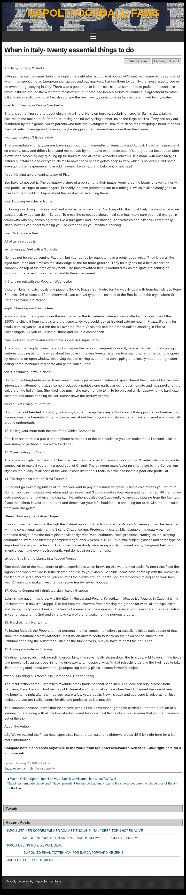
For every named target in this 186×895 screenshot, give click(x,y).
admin (145, 61)
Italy (30, 768)
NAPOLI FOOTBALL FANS (93, 13)
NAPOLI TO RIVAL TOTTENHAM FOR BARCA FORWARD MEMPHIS (65, 852)
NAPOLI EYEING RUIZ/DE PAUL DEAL (34, 845)
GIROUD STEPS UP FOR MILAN (29, 860)
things (39, 768)
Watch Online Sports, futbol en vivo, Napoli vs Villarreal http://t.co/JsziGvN (63, 779)
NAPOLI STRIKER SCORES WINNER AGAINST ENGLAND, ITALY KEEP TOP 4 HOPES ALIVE (74, 831)
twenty (50, 768)
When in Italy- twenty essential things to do (69, 50)
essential (19, 768)
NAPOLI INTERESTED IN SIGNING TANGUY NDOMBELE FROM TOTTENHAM (71, 838)
